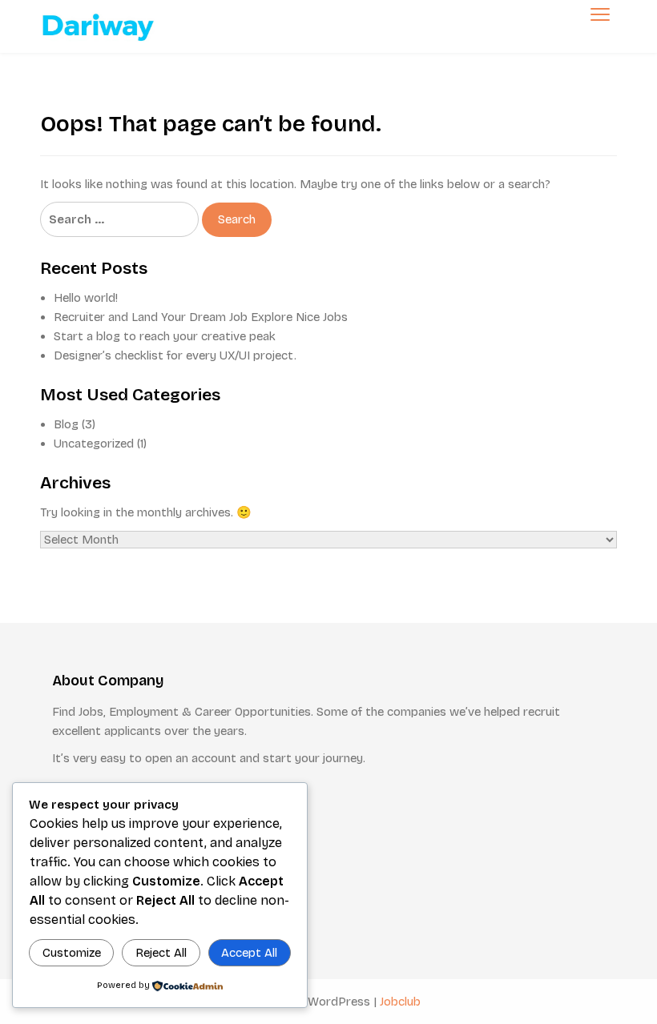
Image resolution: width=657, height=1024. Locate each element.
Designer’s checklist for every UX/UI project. (175, 355)
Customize (71, 953)
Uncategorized (94, 443)
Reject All (161, 953)
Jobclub (400, 1001)
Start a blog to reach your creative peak (165, 336)
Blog (66, 424)
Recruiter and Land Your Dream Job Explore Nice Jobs (201, 317)
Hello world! (86, 298)
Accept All (249, 953)
